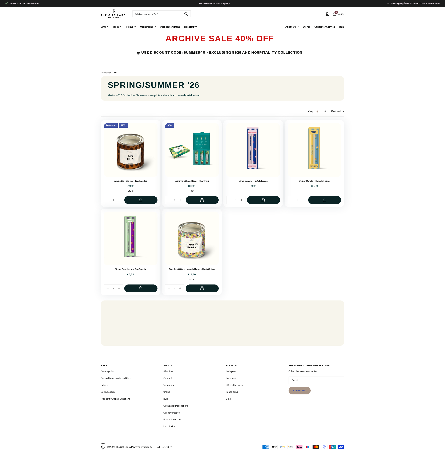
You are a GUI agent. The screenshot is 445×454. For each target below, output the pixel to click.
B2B (341, 26)
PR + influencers (234, 384)
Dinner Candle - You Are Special (130, 269)
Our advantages (171, 412)
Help (104, 365)
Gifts (103, 26)
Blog (228, 398)
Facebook (231, 378)
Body (116, 26)
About (167, 365)
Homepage (106, 72)
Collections (146, 26)
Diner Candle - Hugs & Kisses (253, 180)
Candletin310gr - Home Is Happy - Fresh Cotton (192, 269)
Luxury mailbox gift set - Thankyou (192, 180)
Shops (166, 391)
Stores (306, 26)
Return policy (108, 371)
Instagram (231, 371)
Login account (108, 391)
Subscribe (299, 390)
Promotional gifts (172, 419)
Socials (231, 365)
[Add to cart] (140, 200)
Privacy (104, 384)
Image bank (232, 391)
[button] (180, 200)
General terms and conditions (116, 378)
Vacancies (168, 384)
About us (168, 371)
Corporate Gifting (170, 26)
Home (129, 26)
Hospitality (190, 26)
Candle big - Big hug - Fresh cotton (130, 180)
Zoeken (186, 13)
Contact (167, 378)
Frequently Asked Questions (115, 398)
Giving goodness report (175, 405)
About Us (290, 26)
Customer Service (324, 26)
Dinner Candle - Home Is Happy (314, 180)
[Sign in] (327, 14)
